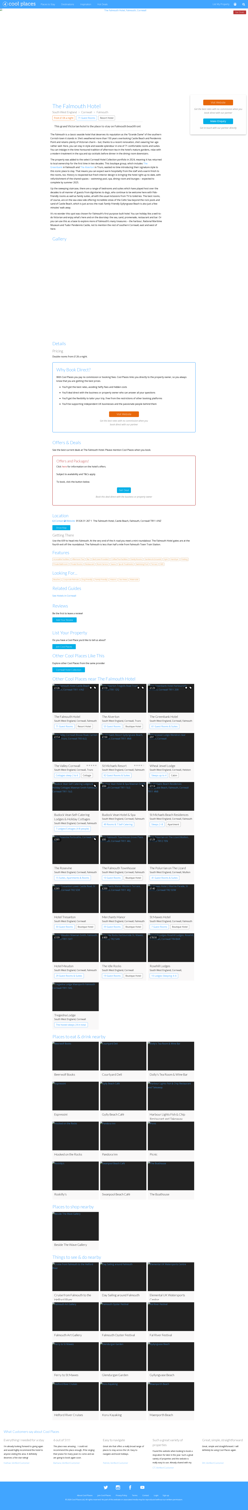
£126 (57, 688)
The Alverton (87, 167)
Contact (59, 520)
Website (70, 520)
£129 (152, 688)
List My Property (221, 4)
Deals (102, 4)
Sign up (166, 1495)
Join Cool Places (64, 646)
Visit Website (218, 102)
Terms (134, 1495)
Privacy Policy (121, 1495)
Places (48, 4)
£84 (104, 786)
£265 (57, 888)
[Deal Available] (95, 687)
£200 (104, 888)
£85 (104, 839)
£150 (104, 737)
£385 (57, 839)
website (117, 1499)
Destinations (67, 4)
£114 (57, 737)
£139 (57, 937)
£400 (104, 937)
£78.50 (153, 937)
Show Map (61, 527)
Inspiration (85, 4)
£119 (104, 688)
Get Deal (124, 490)
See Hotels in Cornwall (64, 595)
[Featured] (91, 687)
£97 (152, 737)
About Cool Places (84, 1495)
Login (156, 1495)
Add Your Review (64, 619)
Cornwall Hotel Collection (68, 669)
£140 (152, 888)
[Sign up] (234, 4)
